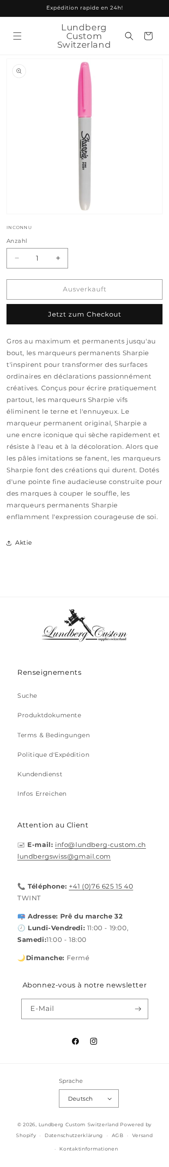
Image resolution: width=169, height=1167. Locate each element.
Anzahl (16, 240)
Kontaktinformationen (88, 1149)
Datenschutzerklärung (74, 1135)
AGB (118, 1135)
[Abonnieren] (138, 1009)
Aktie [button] (23, 542)
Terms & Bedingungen (53, 735)
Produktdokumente (49, 715)
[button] (17, 36)
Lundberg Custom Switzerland (79, 1124)
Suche (27, 696)
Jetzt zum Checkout (84, 314)
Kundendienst (39, 774)
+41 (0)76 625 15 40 (101, 886)
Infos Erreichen (42, 794)
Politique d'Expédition (53, 754)
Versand (142, 1135)
